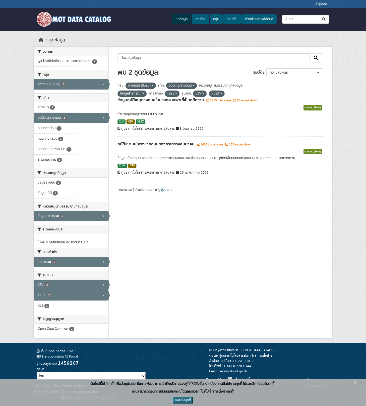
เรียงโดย (258, 72)
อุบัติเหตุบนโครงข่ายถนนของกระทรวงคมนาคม (156, 144)
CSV (130, 122)
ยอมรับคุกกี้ (183, 400)
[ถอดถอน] (152, 86)
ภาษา (41, 369)
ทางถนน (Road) (313, 107)
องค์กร (200, 19)
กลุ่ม (216, 19)
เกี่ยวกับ (232, 19)
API (152, 190)
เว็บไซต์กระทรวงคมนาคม (57, 351)
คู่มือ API (166, 190)
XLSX (140, 122)
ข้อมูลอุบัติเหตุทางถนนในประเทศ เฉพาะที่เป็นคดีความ (161, 100)
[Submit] (324, 19)
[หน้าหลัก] (41, 40)
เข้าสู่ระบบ (321, 3)
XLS (121, 122)
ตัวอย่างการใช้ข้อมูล (259, 19)
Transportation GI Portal (59, 356)
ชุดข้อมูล (182, 19)
